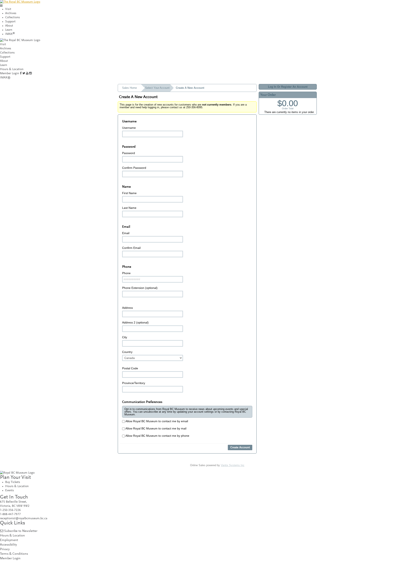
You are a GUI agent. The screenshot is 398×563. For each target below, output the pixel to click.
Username (129, 127)
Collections (12, 17)
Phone (126, 273)
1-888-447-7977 (10, 514)
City (124, 337)
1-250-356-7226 (10, 510)
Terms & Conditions (14, 554)
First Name (129, 193)
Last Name (129, 207)
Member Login (9, 73)
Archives (10, 13)
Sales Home (129, 87)
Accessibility (8, 544)
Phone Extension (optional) (140, 287)
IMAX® (5, 77)
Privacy (5, 549)
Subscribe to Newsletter (20, 531)
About (9, 25)
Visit (8, 9)
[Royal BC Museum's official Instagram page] (30, 73)
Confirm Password (134, 167)
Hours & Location (11, 69)
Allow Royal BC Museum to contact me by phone (157, 435)
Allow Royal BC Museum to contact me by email (156, 421)
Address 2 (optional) (135, 322)
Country (127, 352)
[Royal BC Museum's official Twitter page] (23, 73)
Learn (8, 30)
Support (10, 21)
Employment (9, 540)
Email (125, 233)
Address (127, 307)
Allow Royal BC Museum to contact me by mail (155, 428)
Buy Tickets (12, 482)
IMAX (10, 34)
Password (128, 153)
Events (9, 490)
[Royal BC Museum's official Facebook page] (21, 73)
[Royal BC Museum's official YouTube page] (27, 73)
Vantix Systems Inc (232, 465)
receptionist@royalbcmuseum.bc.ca (23, 518)
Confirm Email (131, 247)
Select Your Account (157, 87)
